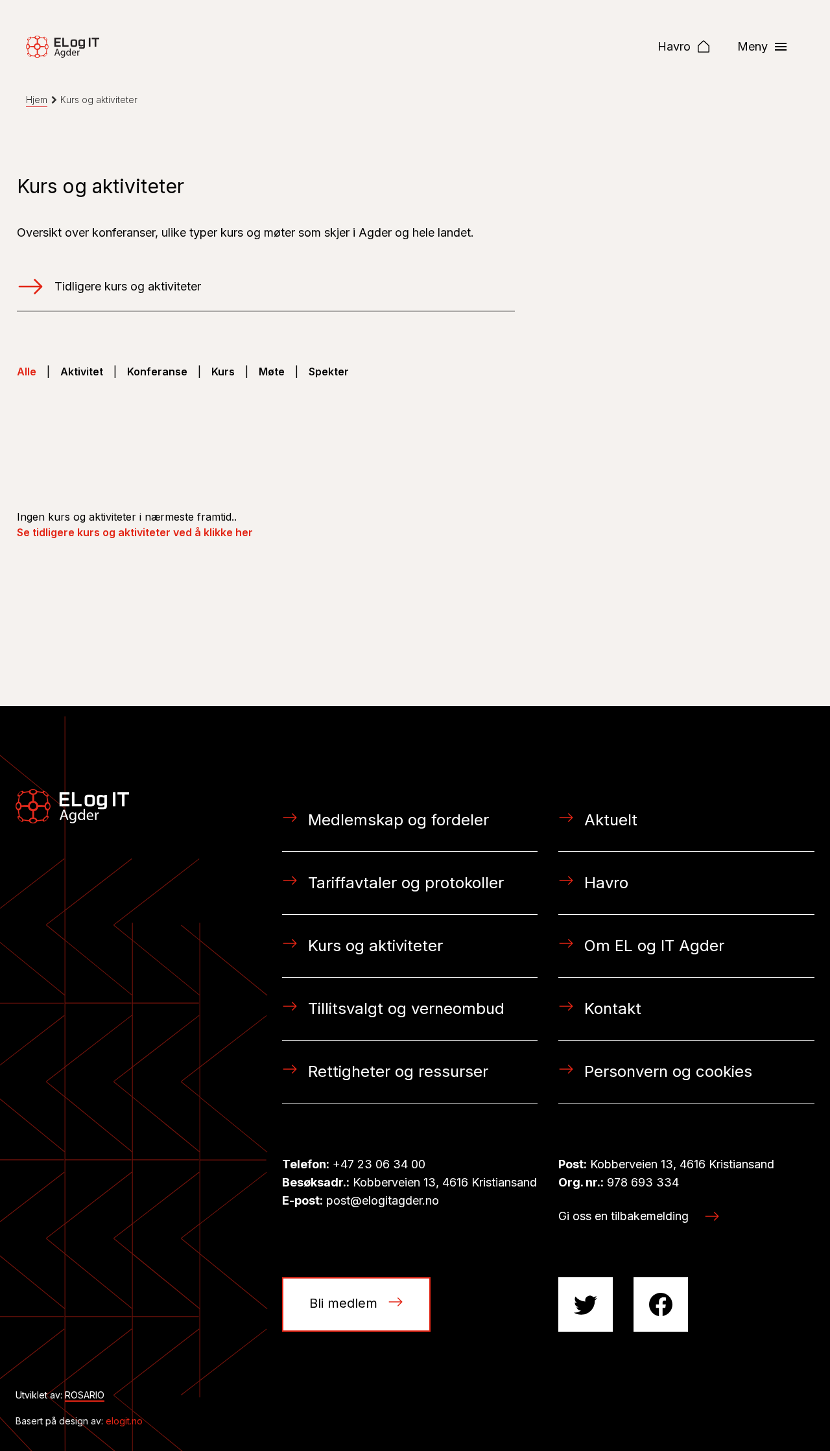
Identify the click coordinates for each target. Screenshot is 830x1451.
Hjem (36, 99)
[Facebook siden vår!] (661, 1304)
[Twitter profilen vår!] (585, 1304)
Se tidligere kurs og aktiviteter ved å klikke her (135, 532)
